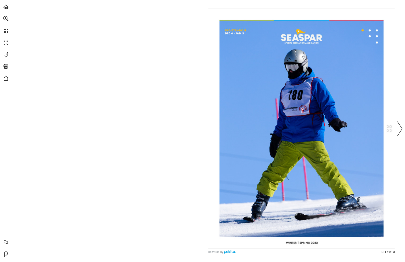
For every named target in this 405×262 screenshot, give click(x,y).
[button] (6, 18)
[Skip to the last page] (394, 252)
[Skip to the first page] (382, 252)
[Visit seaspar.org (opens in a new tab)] (6, 7)
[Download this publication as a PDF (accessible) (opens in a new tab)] (6, 55)
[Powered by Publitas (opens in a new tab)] (6, 254)
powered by (215, 252)
